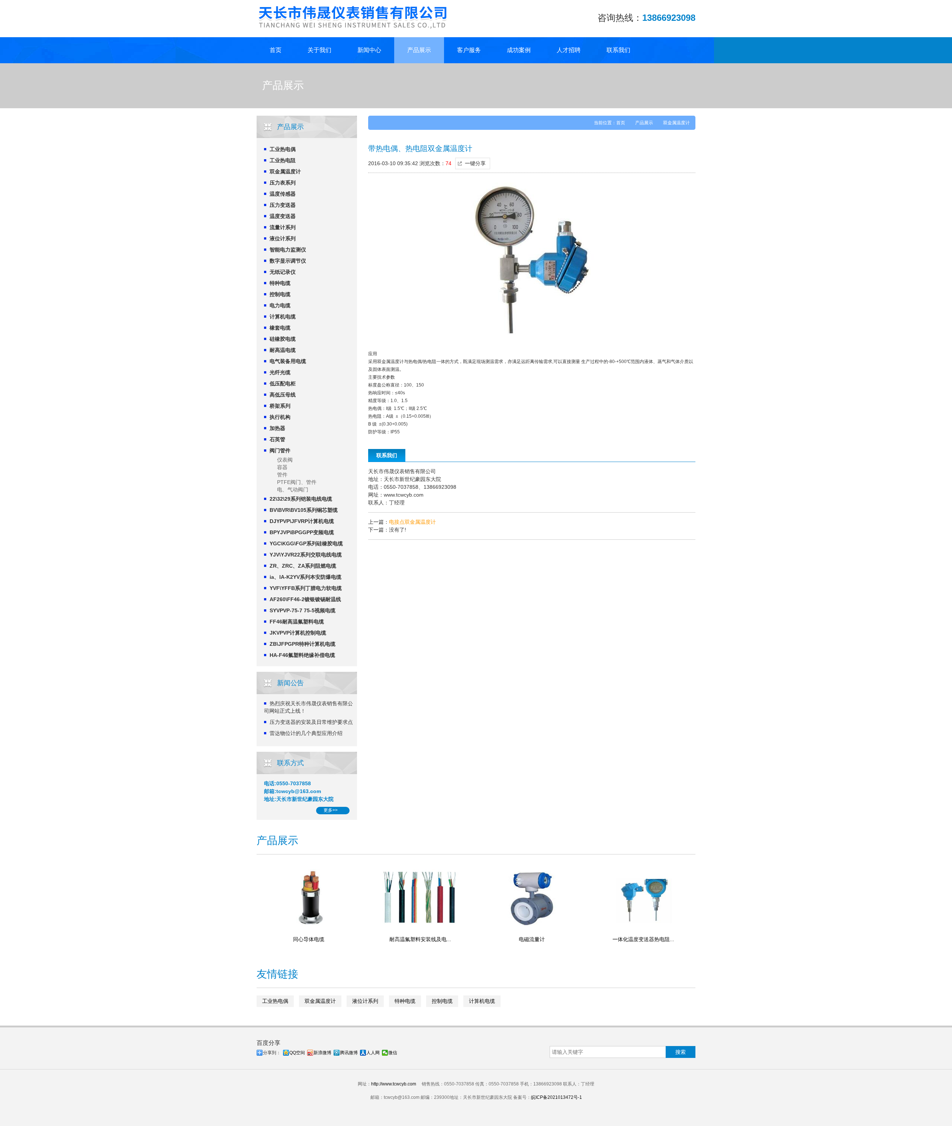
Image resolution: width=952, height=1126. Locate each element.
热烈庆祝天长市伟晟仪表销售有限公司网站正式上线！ (308, 707)
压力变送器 (283, 205)
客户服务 (469, 50)
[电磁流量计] (532, 897)
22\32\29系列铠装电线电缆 (301, 499)
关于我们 (319, 50)
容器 (282, 467)
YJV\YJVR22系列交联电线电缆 (306, 555)
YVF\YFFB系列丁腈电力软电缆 (306, 588)
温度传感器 (283, 194)
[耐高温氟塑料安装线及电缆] (420, 897)
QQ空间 (297, 1052)
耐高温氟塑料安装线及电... (420, 939)
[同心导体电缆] (309, 897)
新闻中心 (369, 50)
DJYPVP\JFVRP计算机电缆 (302, 521)
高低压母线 (283, 395)
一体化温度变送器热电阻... (643, 939)
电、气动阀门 (292, 490)
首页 (276, 50)
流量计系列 (283, 227)
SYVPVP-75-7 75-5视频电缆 (302, 610)
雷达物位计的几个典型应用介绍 (306, 733)
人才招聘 (568, 50)
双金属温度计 (285, 171)
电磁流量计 (532, 939)
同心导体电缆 (308, 939)
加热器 (277, 428)
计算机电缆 (283, 317)
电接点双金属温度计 (412, 522)
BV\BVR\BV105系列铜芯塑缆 (304, 510)
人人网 (373, 1052)
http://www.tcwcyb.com (393, 1084)
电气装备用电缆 (288, 361)
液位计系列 (283, 238)
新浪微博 (322, 1052)
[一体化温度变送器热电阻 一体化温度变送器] (643, 897)
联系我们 (618, 50)
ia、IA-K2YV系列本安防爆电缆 (305, 577)
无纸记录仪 (283, 272)
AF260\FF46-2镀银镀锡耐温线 (305, 599)
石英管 (277, 439)
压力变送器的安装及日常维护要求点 (311, 722)
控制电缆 (280, 294)
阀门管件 (280, 450)
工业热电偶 (283, 149)
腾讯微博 (349, 1052)
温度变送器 (283, 216)
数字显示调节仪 (288, 261)
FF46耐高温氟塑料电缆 (297, 622)
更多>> (331, 810)
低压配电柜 (283, 383)
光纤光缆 (280, 372)
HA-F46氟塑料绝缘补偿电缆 (302, 655)
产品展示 (419, 50)
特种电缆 (280, 283)
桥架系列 (280, 406)
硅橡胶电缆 (283, 339)
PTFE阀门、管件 (296, 482)
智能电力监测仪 (288, 250)
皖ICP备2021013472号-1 (556, 1097)
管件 (282, 475)
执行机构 (280, 417)
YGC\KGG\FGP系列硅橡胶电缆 (306, 543)
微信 (392, 1052)
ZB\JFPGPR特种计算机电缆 (302, 644)
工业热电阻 (283, 160)
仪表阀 (285, 460)
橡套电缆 (280, 328)
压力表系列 (283, 183)
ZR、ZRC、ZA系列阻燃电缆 (303, 566)
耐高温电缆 (283, 350)
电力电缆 (280, 305)
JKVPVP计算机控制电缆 (298, 633)
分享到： (272, 1052)
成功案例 (519, 50)
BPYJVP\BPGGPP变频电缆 (302, 532)
